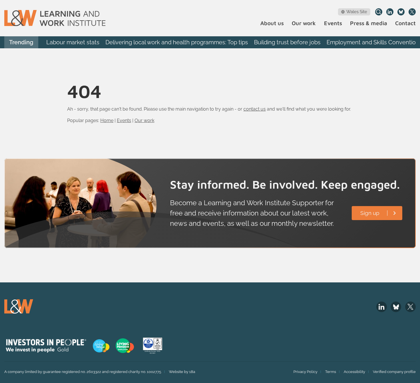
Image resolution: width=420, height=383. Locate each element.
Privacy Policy (305, 372)
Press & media (368, 23)
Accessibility (354, 372)
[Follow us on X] (412, 11)
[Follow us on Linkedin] (389, 11)
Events (333, 23)
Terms (330, 372)
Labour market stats (72, 42)
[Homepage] (54, 18)
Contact (405, 23)
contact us (254, 109)
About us (272, 23)
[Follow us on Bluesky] (401, 11)
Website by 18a (182, 372)
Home (106, 120)
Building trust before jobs (287, 42)
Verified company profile (394, 372)
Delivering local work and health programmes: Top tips (176, 42)
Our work (304, 23)
